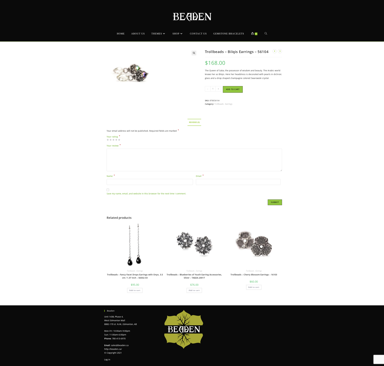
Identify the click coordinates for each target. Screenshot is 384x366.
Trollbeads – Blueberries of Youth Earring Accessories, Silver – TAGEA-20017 (194, 276)
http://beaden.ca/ (113, 349)
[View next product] (280, 51)
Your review (114, 145)
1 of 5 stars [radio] (108, 140)
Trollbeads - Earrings (223, 104)
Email (200, 175)
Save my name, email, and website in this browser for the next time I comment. (146, 193)
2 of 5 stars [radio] (111, 140)
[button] (194, 53)
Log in (107, 359)
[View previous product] (275, 51)
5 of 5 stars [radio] (119, 140)
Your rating (113, 137)
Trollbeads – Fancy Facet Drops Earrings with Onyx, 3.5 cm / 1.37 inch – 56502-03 (135, 276)
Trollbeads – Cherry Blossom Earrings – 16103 (254, 274)
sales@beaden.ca (120, 345)
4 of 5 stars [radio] (116, 140)
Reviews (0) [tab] (194, 122)
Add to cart (233, 89)
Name (111, 175)
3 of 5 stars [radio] (113, 140)
